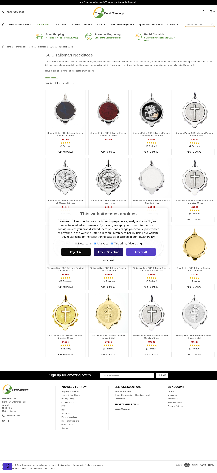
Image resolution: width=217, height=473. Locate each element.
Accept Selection (108, 252)
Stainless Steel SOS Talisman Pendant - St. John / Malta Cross (151, 269)
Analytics (102, 243)
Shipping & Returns (70, 391)
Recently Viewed (175, 402)
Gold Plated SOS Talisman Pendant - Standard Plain (195, 269)
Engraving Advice (69, 417)
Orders (171, 391)
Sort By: (48, 83)
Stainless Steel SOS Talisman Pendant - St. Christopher (108, 269)
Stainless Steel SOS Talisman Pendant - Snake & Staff (65, 269)
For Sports (102, 24)
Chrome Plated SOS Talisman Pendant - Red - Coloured (108, 134)
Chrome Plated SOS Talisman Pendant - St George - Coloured (151, 134)
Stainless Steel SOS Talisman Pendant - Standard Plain (151, 201)
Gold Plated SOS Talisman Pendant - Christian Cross (65, 336)
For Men (75, 24)
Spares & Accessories (150, 24)
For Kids (88, 24)
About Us (65, 413)
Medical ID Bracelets (19, 24)
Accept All (141, 252)
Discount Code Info (70, 421)
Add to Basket (65, 152)
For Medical (42, 24)
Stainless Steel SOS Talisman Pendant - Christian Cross (194, 201)
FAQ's (64, 406)
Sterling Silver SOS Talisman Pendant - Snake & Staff (195, 336)
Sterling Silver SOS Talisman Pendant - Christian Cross (151, 336)
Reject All (76, 252)
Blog (63, 410)
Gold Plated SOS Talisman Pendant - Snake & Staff (108, 336)
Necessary (84, 243)
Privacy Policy (67, 399)
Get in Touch (67, 424)
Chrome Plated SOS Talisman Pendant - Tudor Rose (108, 201)
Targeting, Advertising (128, 243)
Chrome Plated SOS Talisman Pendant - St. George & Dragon (65, 201)
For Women (61, 24)
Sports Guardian (122, 409)
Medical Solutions (123, 391)
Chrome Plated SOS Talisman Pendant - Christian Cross (194, 134)
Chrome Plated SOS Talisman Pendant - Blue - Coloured (65, 134)
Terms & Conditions (70, 395)
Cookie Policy (67, 402)
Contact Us (172, 24)
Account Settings (175, 406)
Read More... (51, 78)
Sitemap (65, 428)
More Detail (108, 260)
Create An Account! (127, 2)
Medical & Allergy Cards (122, 24)
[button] (65, 145)
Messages (172, 395)
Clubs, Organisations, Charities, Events (133, 395)
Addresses (173, 399)
